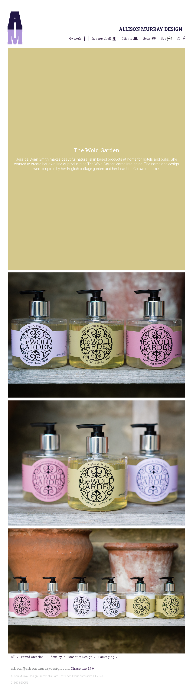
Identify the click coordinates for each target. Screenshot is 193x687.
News (147, 38)
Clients (127, 38)
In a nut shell (101, 38)
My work (74, 38)
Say (163, 38)
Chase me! (78, 668)
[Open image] (96, 335)
